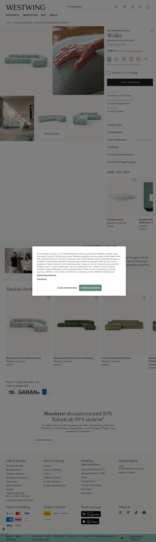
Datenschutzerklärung (46, 275)
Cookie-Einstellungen (67, 287)
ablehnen (40, 272)
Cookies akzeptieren (90, 287)
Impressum (42, 279)
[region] (79, 271)
